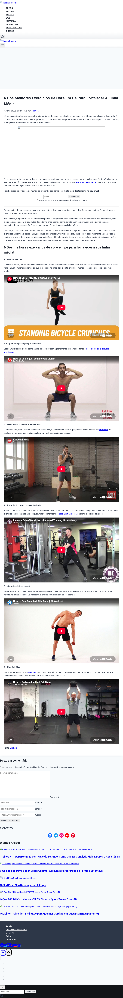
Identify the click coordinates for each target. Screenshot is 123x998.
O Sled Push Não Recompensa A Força (23, 885)
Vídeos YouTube (11, 979)
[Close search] (2, 987)
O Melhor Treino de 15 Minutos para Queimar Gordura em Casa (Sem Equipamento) (49, 913)
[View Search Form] (2, 37)
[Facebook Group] (19, 946)
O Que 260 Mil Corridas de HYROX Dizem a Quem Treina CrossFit (38, 899)
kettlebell (103, 429)
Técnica (35, 111)
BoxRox (13, 748)
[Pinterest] (12, 946)
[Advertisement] (61, 66)
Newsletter (11, 939)
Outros (10, 31)
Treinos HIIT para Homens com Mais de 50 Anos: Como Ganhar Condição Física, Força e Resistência (60, 856)
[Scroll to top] (3, 953)
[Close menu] (0, 958)
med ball (32, 672)
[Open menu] (2, 45)
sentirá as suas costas (67, 514)
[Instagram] (9, 946)
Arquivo (9, 926)
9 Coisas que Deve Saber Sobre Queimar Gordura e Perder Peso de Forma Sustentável (51, 870)
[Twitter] (5, 946)
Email (38, 809)
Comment (55, 797)
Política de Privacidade (16, 929)
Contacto (10, 933)
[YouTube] (15, 946)
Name (38, 802)
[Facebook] (2, 946)
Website (39, 815)
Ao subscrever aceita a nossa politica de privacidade (63, 200)
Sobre (8, 936)
